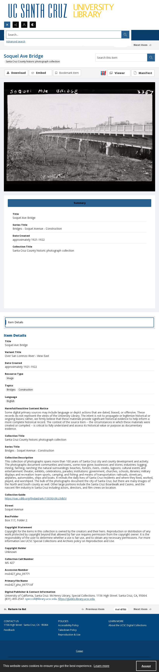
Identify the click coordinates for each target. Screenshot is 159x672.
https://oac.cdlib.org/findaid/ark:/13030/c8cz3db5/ (36, 498)
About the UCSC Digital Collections (127, 625)
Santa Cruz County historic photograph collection (33, 61)
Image (10, 378)
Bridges (11, 389)
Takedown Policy (67, 630)
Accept (146, 666)
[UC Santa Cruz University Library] (62, 10)
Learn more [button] (101, 666)
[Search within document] (151, 57)
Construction (26, 389)
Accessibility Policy (68, 625)
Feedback (9, 630)
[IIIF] (103, 73)
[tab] (79, 203)
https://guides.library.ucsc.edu (76, 599)
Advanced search (15, 41)
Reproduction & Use (69, 634)
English (10, 401)
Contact (79, 651)
